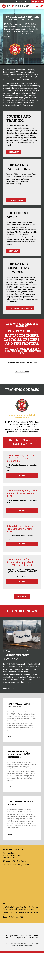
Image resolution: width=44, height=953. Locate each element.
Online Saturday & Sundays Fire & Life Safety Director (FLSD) (20, 529)
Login (27, 1)
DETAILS (22, 475)
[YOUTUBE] (41, 2)
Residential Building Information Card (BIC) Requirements (18, 754)
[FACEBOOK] (35, 2)
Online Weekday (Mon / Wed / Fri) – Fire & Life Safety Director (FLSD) (21, 458)
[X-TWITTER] (38, 2)
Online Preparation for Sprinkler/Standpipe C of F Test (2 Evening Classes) (19, 562)
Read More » (11, 736)
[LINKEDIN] (32, 2)
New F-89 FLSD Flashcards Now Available (16, 655)
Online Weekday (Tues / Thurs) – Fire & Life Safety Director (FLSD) (21, 493)
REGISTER (19, 1)
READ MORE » (8, 688)
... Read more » (25, 682)
